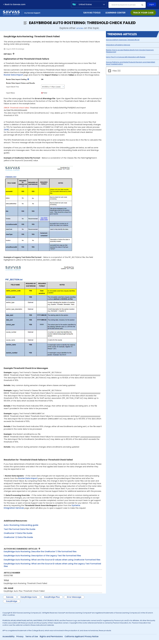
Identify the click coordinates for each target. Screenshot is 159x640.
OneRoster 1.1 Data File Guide (18, 533)
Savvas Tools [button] (91, 12)
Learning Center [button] (115, 12)
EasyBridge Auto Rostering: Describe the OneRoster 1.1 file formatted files (40, 551)
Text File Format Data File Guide (19, 529)
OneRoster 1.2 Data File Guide (18, 537)
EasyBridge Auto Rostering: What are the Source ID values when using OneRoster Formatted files (52, 559)
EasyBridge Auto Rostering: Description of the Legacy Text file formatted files (42, 555)
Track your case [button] (143, 12)
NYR (6, 129)
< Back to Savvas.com (14, 4)
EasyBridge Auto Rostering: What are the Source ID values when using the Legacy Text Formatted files (52, 565)
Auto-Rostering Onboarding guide (21, 525)
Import (20, 74)
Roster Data (10, 74)
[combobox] (127, 5)
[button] (142, 5)
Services (20, 508)
